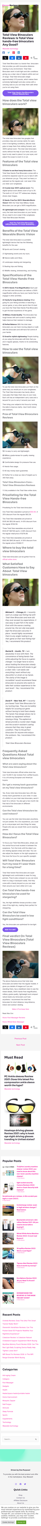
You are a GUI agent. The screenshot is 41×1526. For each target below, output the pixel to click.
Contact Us (20, 1498)
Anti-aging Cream (9, 1375)
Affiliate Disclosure (20, 1500)
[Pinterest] (14, 52)
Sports (5, 1415)
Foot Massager (8, 1383)
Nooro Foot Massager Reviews (14, 1018)
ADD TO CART (10, 930)
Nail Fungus (7, 1404)
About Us (20, 1503)
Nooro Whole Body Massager (13, 1022)
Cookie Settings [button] (8, 1522)
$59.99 (33, 512)
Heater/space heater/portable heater (16, 1393)
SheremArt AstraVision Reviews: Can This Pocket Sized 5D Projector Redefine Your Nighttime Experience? (18, 1330)
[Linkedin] (19, 52)
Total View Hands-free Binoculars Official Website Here (21, 93)
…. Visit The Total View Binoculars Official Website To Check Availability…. (20, 223)
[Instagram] (16, 1484)
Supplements (7, 1419)
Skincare (6, 1408)
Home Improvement (10, 1397)
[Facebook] (4, 52)
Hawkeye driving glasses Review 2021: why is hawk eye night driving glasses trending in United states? (19, 1135)
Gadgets (6, 1386)
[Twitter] (9, 52)
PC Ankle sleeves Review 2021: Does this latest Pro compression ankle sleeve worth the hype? (19, 1081)
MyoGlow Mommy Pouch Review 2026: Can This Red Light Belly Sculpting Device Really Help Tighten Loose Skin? (20, 1347)
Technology (7, 1422)
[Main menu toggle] (36, 5)
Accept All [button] (21, 1522)
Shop (20, 1495)
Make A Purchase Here (20, 1009)
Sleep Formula (8, 1411)
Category (6, 1379)
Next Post (20, 1045)
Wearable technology (10, 49)
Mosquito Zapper (9, 1401)
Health (5, 1390)
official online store (9, 559)
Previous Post (20, 1038)
